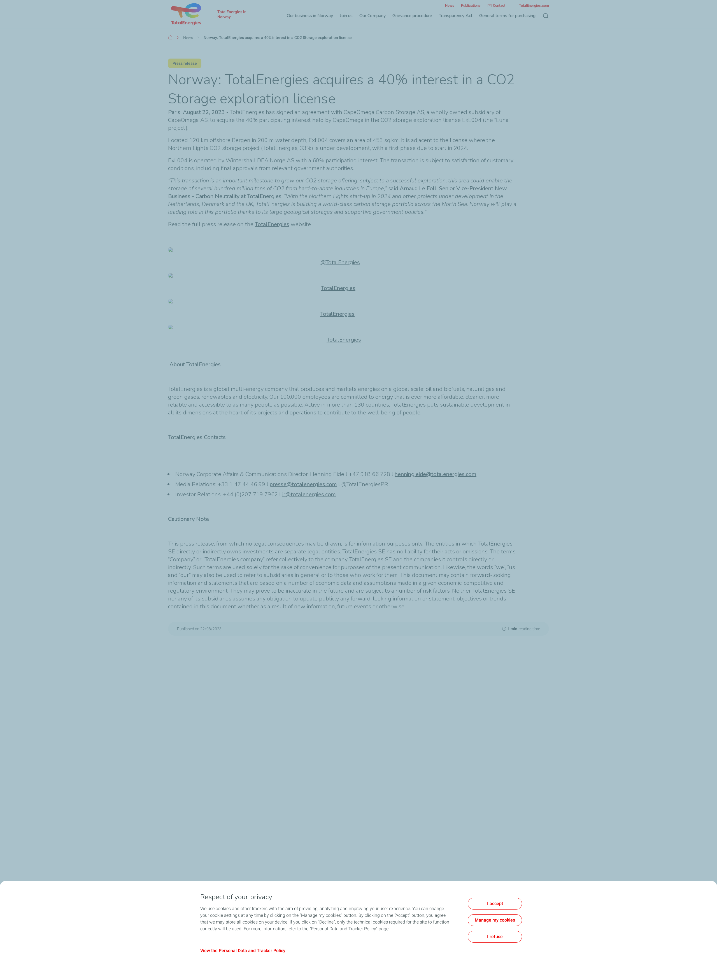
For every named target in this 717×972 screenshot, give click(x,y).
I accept (495, 903)
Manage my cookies (495, 920)
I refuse (495, 936)
